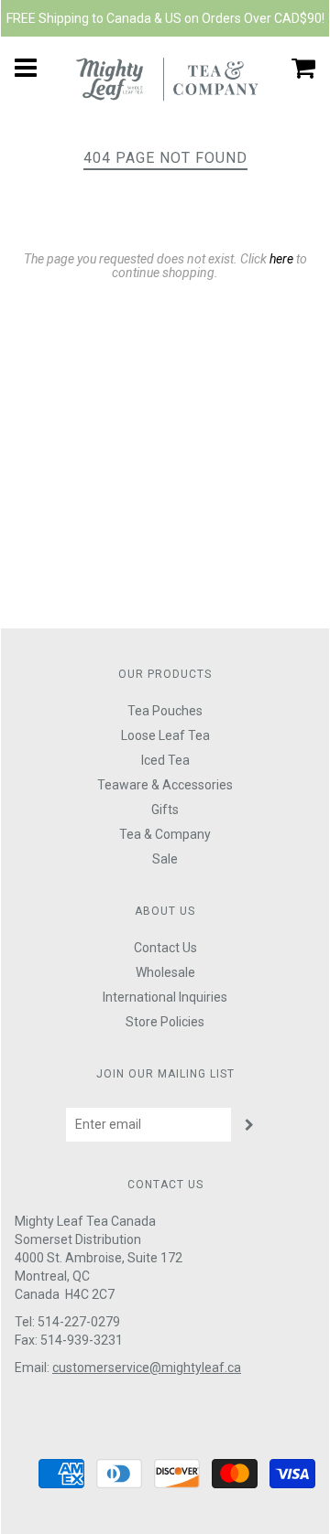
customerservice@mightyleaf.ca (146, 1367)
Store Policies (165, 1021)
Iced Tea (165, 760)
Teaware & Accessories (165, 785)
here (281, 259)
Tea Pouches (165, 710)
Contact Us (165, 947)
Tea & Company (165, 834)
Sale (165, 859)
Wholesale (165, 972)
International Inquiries (165, 997)
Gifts (165, 809)
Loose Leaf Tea (165, 735)
